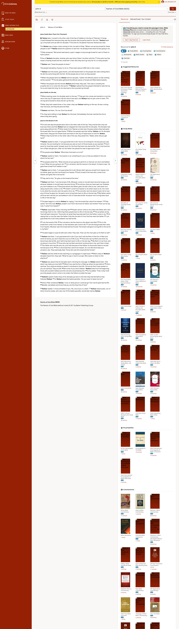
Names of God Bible (47, 302)
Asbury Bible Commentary (140, 511)
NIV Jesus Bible (155, 229)
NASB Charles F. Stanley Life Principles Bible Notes (140, 177)
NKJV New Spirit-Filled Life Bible (155, 362)
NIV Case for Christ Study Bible (141, 203)
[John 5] (35, 160)
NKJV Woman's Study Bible (154, 389)
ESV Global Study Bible (141, 150)
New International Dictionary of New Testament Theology (126, 90)
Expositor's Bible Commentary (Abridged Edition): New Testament (156, 537)
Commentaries (128, 490)
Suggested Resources (131, 67)
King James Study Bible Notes (126, 175)
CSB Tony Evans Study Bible (126, 150)
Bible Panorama (126, 535)
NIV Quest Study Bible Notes (126, 255)
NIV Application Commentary (155, 589)
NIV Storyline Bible (141, 254)
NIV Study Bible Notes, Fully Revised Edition (126, 281)
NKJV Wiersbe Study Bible (140, 389)
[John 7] (115, 160)
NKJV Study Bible (126, 388)
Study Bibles (127, 129)
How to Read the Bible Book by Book (156, 88)
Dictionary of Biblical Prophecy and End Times (141, 89)
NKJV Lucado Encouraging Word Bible (156, 336)
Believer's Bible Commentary (155, 511)
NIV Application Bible (155, 175)
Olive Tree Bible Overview (126, 614)
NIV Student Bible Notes (155, 255)
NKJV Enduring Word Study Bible (126, 335)
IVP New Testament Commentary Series (156, 565)
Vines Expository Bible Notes (155, 414)
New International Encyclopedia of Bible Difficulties (126, 476)
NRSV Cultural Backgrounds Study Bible (127, 414)
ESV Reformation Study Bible (155, 150)
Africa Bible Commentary (125, 511)
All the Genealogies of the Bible (127, 449)
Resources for (128, 47)
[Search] (173, 9)
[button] (168, 2)
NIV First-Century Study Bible (126, 230)
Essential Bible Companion (125, 116)
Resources (124, 19)
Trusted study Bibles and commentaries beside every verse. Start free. (97, 2)
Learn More (146, 40)
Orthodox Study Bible (140, 414)
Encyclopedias (128, 428)
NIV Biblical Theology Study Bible (125, 204)
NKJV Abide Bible (126, 306)
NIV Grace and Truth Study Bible (141, 230)
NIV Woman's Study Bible (154, 280)
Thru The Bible (155, 614)
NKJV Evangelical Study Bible (141, 335)
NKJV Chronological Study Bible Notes (156, 307)
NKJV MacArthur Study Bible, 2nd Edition (126, 363)
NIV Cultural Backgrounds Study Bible (156, 204)
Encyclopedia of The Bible (140, 449)
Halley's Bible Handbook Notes (126, 564)
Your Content (146, 19)
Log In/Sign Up (170, 2)
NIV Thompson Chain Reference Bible (141, 281)
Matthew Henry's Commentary (126, 589)
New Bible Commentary (140, 589)
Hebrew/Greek (135, 19)
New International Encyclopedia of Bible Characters (156, 450)
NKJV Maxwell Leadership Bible (141, 362)
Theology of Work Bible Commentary (141, 614)
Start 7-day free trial (131, 40)
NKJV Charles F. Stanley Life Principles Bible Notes (140, 309)
